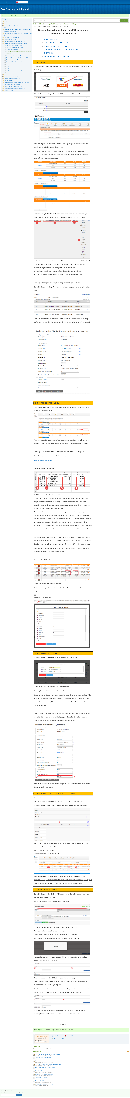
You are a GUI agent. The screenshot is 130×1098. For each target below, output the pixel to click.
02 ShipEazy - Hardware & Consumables (14, 47)
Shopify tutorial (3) (9, 90)
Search (8, 2)
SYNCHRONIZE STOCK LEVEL (57, 43)
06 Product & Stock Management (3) (13, 37)
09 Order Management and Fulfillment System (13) (16, 43)
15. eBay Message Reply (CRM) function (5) (14, 86)
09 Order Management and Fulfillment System (21, 15)
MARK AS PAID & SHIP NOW (56, 56)
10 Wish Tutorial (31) (9, 74)
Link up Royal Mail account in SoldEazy (14, 70)
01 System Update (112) (10, 21)
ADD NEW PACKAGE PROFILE (57, 46)
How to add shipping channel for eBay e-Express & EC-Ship (18, 57)
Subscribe (19, 1095)
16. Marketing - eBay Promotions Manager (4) (15, 88)
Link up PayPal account (10, 68)
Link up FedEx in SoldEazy (11, 66)
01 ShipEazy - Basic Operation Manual (14, 45)
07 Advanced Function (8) (10, 39)
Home (3, 15)
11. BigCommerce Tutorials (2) (11, 76)
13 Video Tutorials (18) (9, 80)
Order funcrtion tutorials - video (12, 72)
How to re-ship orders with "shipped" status (15, 59)
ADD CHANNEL (50, 39)
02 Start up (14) (8, 23)
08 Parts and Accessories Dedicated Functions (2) (15, 41)
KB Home (4, 2)
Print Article (56, 1035)
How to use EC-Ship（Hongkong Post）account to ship (17, 61)
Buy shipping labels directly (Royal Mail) (14, 55)
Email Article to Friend (59, 1038)
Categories (7, 15)
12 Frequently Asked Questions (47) (12, 78)
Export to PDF (70, 1035)
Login (12, 2)
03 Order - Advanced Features (12, 49)
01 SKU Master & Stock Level (44, 460)
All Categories (5, 19)
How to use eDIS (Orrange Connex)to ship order (16, 64)
